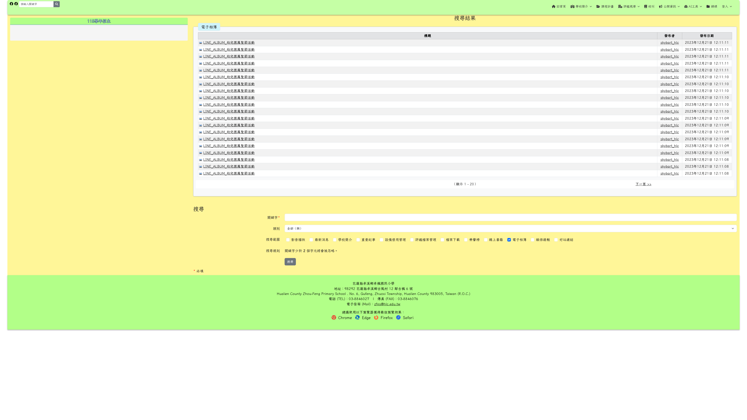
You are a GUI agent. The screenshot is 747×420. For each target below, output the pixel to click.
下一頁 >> (643, 184)
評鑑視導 (629, 6)
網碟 (714, 6)
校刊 (651, 6)
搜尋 (290, 261)
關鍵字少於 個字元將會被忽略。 (311, 250)
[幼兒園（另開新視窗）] (16, 3)
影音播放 (298, 239)
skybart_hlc (669, 42)
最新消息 (322, 239)
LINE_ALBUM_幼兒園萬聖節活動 (229, 42)
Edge (366, 317)
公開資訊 (670, 6)
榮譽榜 (475, 239)
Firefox (386, 317)
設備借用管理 (396, 239)
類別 (276, 228)
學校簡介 (582, 6)
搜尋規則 (273, 250)
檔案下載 (453, 239)
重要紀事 (369, 239)
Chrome (345, 317)
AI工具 (693, 6)
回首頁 (561, 6)
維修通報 (543, 239)
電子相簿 (520, 239)
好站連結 (567, 239)
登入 (725, 6)
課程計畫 (607, 6)
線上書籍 (496, 239)
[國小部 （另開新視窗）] (11, 3)
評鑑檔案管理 (426, 239)
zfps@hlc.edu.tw (387, 304)
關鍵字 (274, 217)
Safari (408, 317)
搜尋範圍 (273, 239)
